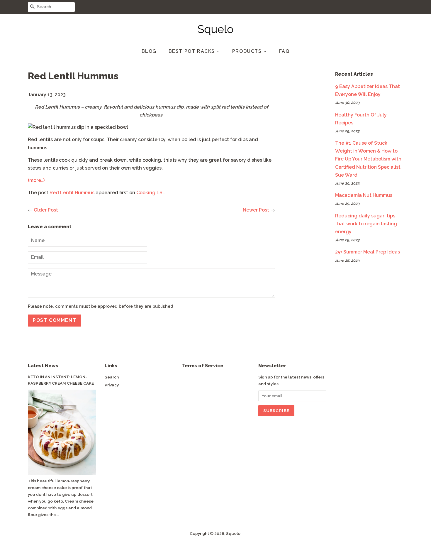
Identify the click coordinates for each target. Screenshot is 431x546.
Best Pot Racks (193, 51)
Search (112, 377)
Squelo (233, 533)
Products (247, 51)
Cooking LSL (150, 192)
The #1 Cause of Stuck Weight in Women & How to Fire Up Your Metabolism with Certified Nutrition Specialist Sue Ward (368, 159)
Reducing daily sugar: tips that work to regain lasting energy (366, 223)
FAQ (284, 51)
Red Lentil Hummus (72, 192)
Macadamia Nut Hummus (363, 195)
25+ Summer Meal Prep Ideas (367, 252)
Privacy (112, 385)
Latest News (43, 365)
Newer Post (256, 210)
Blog (149, 51)
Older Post (46, 210)
